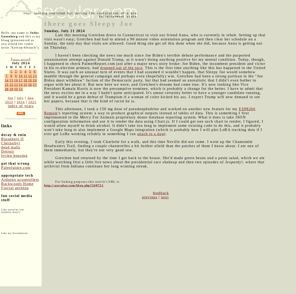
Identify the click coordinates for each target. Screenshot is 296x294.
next (165, 197)
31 (21, 89)
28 (7, 89)
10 (21, 76)
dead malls (10, 147)
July (20, 98)
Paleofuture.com (16, 168)
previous (149, 197)
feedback (161, 193)
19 (30, 80)
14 (7, 80)
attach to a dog (150, 134)
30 (16, 89)
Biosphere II (12, 139)
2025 (32, 102)
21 (7, 84)
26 (30, 84)
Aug (31, 98)
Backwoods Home (17, 184)
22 (11, 84)
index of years (21, 106)
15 (11, 80)
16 (16, 80)
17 (21, 80)
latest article (21, 59)
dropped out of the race (121, 68)
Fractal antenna (15, 188)
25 (26, 84)
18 (26, 80)
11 (26, 76)
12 (30, 76)
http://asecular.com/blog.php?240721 (74, 185)
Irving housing (14, 156)
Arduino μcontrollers (20, 180)
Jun (10, 98)
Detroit (7, 151)
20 (35, 80)
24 (21, 84)
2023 (9, 102)
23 (16, 84)
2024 (21, 102)
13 (35, 76)
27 (35, 84)
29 (11, 89)
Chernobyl (10, 143)
